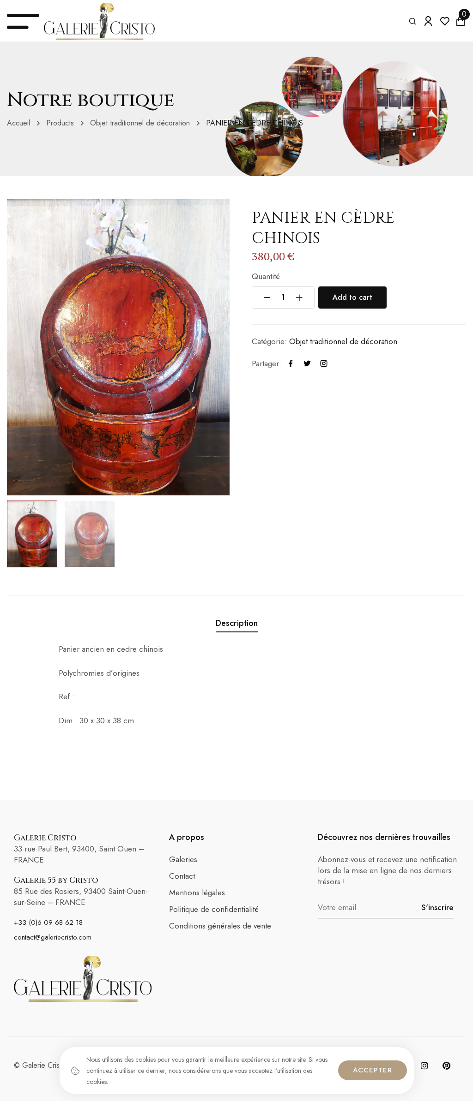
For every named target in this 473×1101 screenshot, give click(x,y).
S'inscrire (437, 907)
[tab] (237, 625)
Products (60, 123)
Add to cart (352, 297)
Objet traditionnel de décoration (140, 123)
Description (237, 623)
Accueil (18, 123)
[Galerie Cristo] (99, 21)
